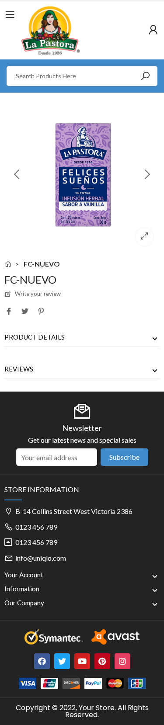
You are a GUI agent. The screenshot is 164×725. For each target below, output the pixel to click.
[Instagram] (122, 661)
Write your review (37, 294)
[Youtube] (82, 661)
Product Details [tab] (34, 337)
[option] (82, 174)
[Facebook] (42, 661)
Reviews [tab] (18, 369)
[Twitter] (62, 661)
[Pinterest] (102, 661)
